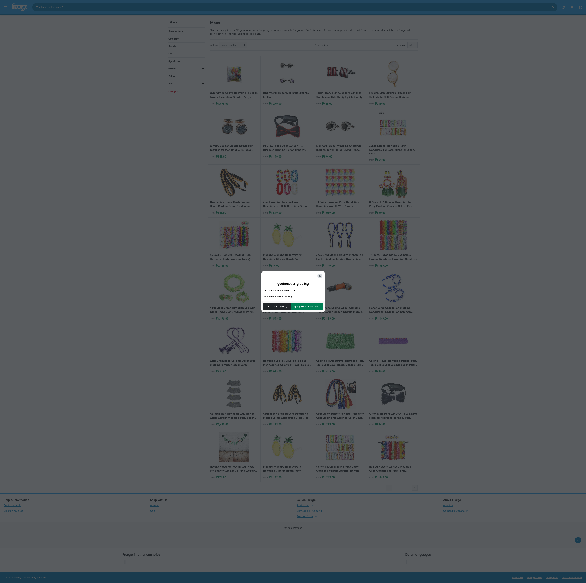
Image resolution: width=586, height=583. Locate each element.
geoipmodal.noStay (277, 306)
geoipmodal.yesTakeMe (306, 306)
